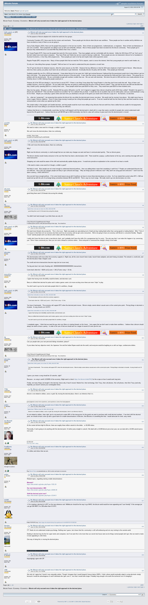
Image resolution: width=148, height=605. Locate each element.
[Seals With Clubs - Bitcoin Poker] (8, 470)
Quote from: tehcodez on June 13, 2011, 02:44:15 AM (41, 294)
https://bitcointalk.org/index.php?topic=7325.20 (41, 484)
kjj (5, 204)
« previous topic (131, 24)
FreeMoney (8, 446)
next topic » (140, 24)
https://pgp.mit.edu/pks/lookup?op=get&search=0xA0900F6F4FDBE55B (57, 522)
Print (142, 26)
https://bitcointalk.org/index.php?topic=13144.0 (41, 495)
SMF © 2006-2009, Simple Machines (80, 601)
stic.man (7, 189)
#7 (143, 253)
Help (13, 16)
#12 (143, 390)
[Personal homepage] (8, 443)
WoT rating (35, 443)
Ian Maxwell (8, 421)
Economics (24, 21)
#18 (143, 526)
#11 (143, 360)
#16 (143, 475)
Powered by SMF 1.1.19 (64, 601)
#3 (143, 141)
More (33, 16)
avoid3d (7, 123)
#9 (143, 291)
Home (8, 16)
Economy (16, 21)
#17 (143, 500)
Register (28, 16)
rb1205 (6, 500)
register (26, 11)
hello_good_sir (9, 32)
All (12, 26)
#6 (143, 227)
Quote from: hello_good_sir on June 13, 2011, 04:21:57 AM (43, 363)
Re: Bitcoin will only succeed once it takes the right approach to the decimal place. (58, 123)
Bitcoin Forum (7, 21)
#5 (143, 205)
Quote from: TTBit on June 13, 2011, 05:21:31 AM (40, 409)
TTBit (6, 389)
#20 (143, 570)
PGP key (29, 443)
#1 (143, 33)
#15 (143, 447)
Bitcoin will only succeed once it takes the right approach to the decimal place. (55, 21)
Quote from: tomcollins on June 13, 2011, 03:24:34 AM (42, 310)
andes (6, 405)
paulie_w (7, 554)
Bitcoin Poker (32, 471)
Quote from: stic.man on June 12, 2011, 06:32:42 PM (41, 208)
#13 (143, 406)
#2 (143, 123)
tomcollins (7, 274)
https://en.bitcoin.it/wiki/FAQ (83, 379)
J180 (5, 570)
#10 (143, 338)
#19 (143, 555)
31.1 (24, 14)
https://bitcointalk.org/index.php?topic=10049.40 (42, 490)
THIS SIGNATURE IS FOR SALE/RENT (37, 550)
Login (22, 16)
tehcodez (7, 252)
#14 (143, 421)
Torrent (28, 14)
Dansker (7, 525)
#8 (143, 275)
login (20, 11)
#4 (143, 189)
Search (18, 16)
